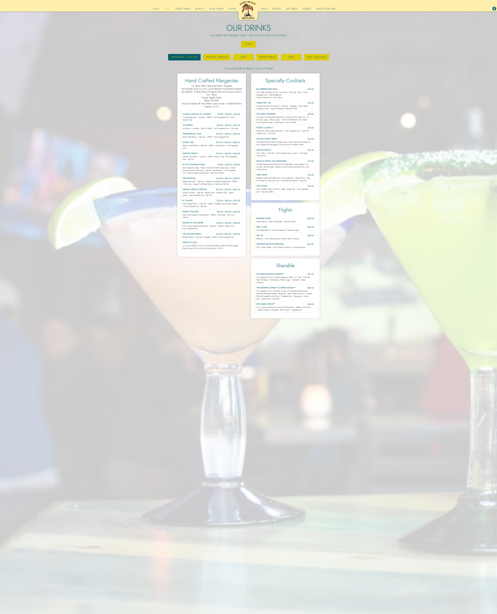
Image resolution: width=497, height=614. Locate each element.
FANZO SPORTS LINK (325, 8)
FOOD (156, 8)
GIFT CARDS (292, 8)
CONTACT (307, 8)
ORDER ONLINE (183, 8)
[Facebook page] (494, 8)
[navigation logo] (248, 10)
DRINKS (167, 8)
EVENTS (232, 8)
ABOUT (264, 8)
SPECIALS (277, 8)
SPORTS (199, 8)
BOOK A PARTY (217, 8)
